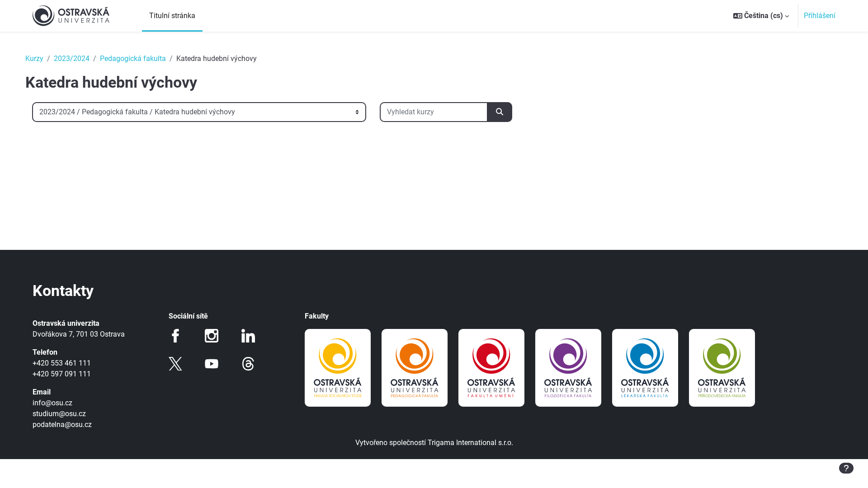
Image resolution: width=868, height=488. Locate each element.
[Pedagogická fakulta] (415, 368)
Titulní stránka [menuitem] (172, 15)
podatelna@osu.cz (62, 424)
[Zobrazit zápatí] (846, 468)
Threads (248, 364)
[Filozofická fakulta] (568, 368)
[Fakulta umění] (491, 368)
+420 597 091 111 (62, 374)
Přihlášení (819, 15)
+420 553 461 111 (62, 363)
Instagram (211, 336)
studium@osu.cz (59, 413)
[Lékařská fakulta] (645, 368)
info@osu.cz (52, 403)
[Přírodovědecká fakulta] (722, 368)
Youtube (211, 364)
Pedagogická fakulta (133, 58)
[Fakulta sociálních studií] (338, 368)
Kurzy (34, 58)
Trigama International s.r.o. (470, 442)
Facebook (175, 336)
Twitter (175, 364)
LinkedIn (248, 336)
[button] (761, 16)
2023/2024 (72, 58)
